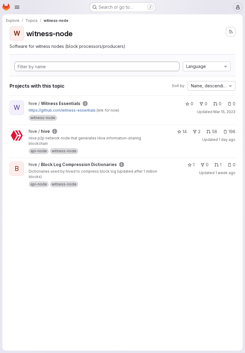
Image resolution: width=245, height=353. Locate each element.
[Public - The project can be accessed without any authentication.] (85, 103)
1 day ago (227, 139)
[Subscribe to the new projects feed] (230, 31)
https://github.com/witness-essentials (62, 110)
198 (232, 131)
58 (214, 131)
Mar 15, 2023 (224, 111)
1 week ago (225, 173)
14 (185, 131)
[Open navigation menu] (17, 7)
